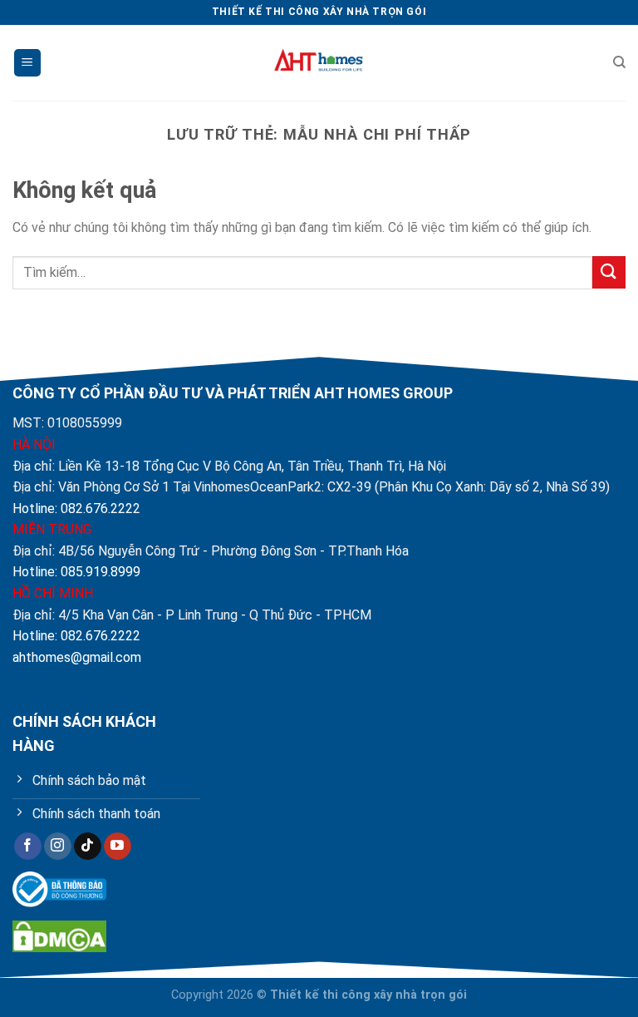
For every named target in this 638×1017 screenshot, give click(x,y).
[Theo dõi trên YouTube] (117, 846)
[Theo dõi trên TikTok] (87, 846)
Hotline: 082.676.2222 (76, 508)
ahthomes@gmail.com (76, 657)
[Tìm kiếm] (619, 62)
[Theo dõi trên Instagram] (57, 846)
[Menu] (27, 63)
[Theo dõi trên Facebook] (28, 846)
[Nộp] (609, 272)
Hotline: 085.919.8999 (76, 572)
